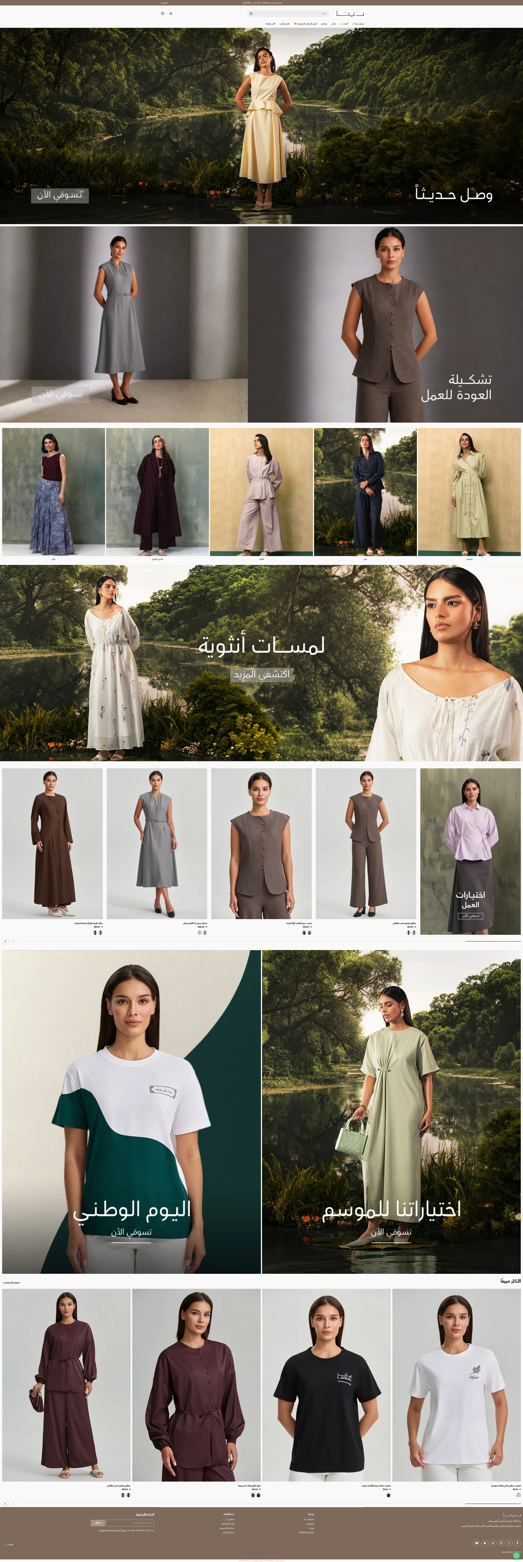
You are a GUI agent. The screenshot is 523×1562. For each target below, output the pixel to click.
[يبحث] (251, 13)
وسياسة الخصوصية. (107, 1530)
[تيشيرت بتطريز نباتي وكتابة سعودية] (456, 1385)
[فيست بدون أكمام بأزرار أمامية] (261, 843)
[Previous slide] (13, 941)
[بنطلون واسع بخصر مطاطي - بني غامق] (408, 932)
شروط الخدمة (120, 1530)
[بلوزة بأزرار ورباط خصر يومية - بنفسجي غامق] (258, 1495)
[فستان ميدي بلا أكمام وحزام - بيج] (199, 932)
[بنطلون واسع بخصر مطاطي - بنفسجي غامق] (128, 1495)
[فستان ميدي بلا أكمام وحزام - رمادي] (205, 932)
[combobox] (288, 13)
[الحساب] (170, 13)
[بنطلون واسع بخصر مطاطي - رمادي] (414, 932)
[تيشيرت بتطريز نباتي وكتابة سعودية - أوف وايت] (518, 1495)
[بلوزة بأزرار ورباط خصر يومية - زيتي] (253, 1495)
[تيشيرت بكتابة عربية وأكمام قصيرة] (326, 1385)
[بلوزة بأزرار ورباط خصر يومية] (196, 1385)
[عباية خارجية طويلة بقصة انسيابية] (52, 843)
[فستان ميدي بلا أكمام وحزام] (157, 843)
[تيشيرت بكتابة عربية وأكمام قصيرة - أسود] (388, 1495)
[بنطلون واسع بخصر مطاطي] (366, 843)
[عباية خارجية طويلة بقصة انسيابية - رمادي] (100, 932)
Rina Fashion (507, 1552)
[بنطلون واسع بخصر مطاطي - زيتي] (123, 1495)
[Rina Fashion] (470, 851)
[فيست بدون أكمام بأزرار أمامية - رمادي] (309, 932)
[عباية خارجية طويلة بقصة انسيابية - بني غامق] (95, 932)
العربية (164, 3)
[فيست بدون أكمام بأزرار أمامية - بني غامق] (304, 932)
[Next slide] (5, 941)
